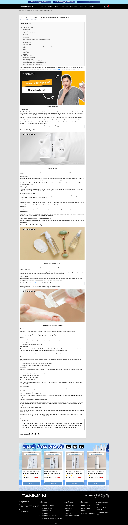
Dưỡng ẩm (25, 34)
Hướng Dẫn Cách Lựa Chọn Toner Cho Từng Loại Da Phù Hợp (37, 46)
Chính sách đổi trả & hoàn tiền (48, 515)
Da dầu (24, 47)
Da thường (25, 54)
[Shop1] (33, 495)
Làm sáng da (26, 37)
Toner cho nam (68, 508)
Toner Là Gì (29, 126)
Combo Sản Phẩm (53, 6)
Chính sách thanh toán (46, 508)
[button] (63, 487)
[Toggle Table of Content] (81, 24)
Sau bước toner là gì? (28, 59)
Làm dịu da (25, 36)
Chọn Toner (35, 282)
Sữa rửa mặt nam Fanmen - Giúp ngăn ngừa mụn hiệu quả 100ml (31, 472)
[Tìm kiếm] (102, 6)
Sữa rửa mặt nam (69, 505)
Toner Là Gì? (24, 26)
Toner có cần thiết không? (29, 57)
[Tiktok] (98, 496)
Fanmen (63, 523)
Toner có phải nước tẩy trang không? (32, 60)
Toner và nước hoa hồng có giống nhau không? (35, 62)
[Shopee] (107, 496)
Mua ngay (31, 483)
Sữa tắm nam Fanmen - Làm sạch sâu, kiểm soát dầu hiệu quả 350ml (52, 472)
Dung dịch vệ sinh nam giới (72, 515)
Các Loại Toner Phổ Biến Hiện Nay (29, 41)
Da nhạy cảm (26, 50)
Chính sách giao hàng (46, 510)
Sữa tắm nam (68, 513)
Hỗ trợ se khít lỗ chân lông (29, 32)
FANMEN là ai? (85, 505)
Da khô (24, 49)
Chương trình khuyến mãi (88, 513)
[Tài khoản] (105, 6)
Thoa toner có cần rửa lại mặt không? (32, 64)
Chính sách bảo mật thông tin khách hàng (51, 518)
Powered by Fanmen (70, 523)
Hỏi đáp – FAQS (85, 508)
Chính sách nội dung (46, 513)
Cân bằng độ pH (27, 31)
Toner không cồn (27, 42)
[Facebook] (95, 496)
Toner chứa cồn (27, 44)
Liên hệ (83, 510)
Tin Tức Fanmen (64, 6)
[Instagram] (103, 496)
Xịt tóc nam (68, 510)
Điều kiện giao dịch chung (47, 505)
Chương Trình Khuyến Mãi (87, 6)
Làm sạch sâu (26, 29)
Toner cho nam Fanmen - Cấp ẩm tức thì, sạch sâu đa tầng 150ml (74, 472)
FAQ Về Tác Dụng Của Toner (28, 55)
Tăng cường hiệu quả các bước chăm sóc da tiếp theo (36, 39)
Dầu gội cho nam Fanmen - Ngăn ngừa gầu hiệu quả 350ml (96, 472)
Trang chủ (21, 10)
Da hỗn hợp (26, 52)
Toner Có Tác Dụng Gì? (27, 27)
